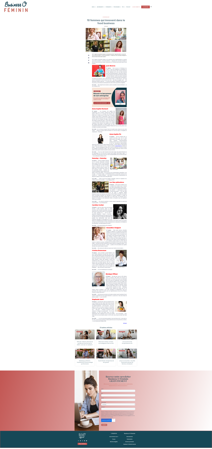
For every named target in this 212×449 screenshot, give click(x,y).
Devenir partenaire (129, 441)
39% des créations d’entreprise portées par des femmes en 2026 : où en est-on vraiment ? (85, 343)
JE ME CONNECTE (136, 7)
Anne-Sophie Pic (118, 145)
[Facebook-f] (78, 441)
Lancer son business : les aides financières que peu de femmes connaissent (127, 362)
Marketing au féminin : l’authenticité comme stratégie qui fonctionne (85, 362)
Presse (113, 439)
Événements (129, 439)
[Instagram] (82, 441)
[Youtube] (86, 441)
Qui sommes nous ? (113, 436)
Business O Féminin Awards (130, 444)
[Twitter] (80, 441)
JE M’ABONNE (145, 7)
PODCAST (128, 7)
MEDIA (93, 7)
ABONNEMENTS (100, 7)
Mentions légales (114, 441)
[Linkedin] (84, 441)
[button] (151, 7)
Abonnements (129, 436)
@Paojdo (125, 323)
